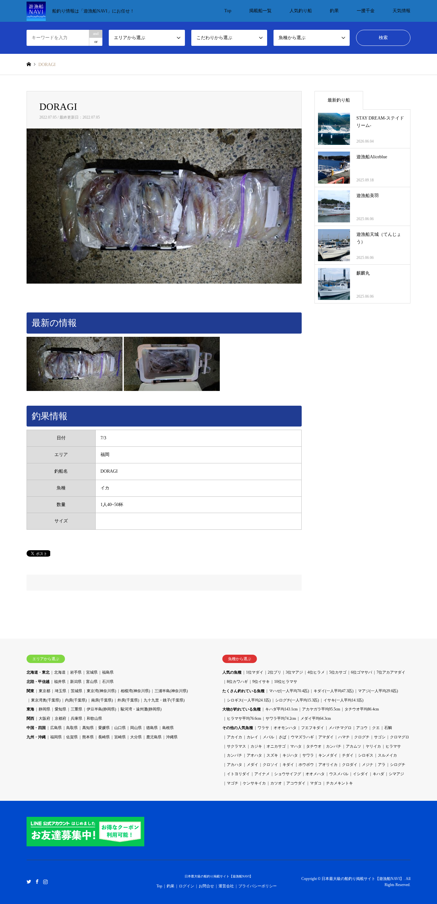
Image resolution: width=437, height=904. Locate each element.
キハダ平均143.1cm (281, 709)
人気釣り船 (301, 10)
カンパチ (333, 746)
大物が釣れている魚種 (241, 709)
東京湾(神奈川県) (101, 691)
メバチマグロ (340, 728)
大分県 (136, 737)
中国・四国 (36, 728)
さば (282, 737)
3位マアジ (294, 672)
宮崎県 (120, 737)
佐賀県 (72, 737)
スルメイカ (387, 755)
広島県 (56, 728)
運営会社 (226, 886)
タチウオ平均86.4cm (362, 709)
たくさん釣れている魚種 (243, 691)
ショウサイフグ (287, 774)
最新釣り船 (339, 100)
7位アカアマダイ (391, 672)
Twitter (29, 881)
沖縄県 (172, 737)
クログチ (361, 737)
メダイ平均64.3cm (315, 718)
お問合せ (206, 886)
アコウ (362, 728)
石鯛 (388, 728)
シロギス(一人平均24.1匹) (249, 700)
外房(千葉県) (128, 700)
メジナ (367, 764)
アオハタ (254, 755)
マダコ (316, 783)
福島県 (108, 672)
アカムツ (353, 746)
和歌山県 (94, 718)
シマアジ (396, 774)
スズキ (272, 755)
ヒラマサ (393, 746)
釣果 (334, 10)
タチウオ (314, 746)
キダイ (288, 764)
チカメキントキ (339, 783)
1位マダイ (254, 672)
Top (227, 10)
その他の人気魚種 (237, 728)
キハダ (378, 774)
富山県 (92, 681)
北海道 (60, 672)
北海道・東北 (38, 672)
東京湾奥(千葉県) (45, 700)
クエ (376, 728)
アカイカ (234, 737)
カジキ (256, 746)
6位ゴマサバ (361, 672)
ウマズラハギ (302, 737)
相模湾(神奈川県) (135, 691)
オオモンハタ (285, 728)
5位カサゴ (337, 672)
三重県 (76, 709)
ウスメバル (338, 774)
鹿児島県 (154, 737)
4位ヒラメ (316, 672)
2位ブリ (274, 672)
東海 (30, 709)
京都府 (60, 718)
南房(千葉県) (102, 700)
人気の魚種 (232, 672)
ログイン (186, 886)
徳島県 (152, 728)
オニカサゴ (276, 746)
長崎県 (104, 737)
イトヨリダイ (238, 774)
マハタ (296, 746)
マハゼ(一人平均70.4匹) (289, 691)
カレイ (252, 737)
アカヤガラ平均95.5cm (321, 709)
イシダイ (360, 774)
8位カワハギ (237, 681)
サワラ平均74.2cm (281, 718)
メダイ (252, 764)
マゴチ (232, 783)
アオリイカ (328, 764)
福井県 (60, 681)
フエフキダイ (312, 728)
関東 (30, 691)
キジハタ (290, 755)
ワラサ (263, 728)
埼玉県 (60, 691)
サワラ (308, 755)
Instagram (45, 881)
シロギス (365, 755)
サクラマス (236, 746)
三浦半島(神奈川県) (171, 691)
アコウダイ (296, 783)
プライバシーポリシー (257, 886)
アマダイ (326, 737)
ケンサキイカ (254, 783)
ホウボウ (306, 764)
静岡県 (44, 709)
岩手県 (76, 672)
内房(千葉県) (76, 700)
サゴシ (379, 737)
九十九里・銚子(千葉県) (164, 700)
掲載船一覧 (260, 10)
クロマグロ (399, 737)
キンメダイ (328, 755)
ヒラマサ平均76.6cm (244, 718)
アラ (381, 764)
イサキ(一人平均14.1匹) (343, 700)
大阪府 (44, 718)
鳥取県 (72, 728)
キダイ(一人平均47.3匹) (334, 691)
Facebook (37, 881)
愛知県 (60, 709)
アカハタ (234, 764)
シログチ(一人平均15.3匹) (297, 700)
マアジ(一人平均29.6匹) (378, 691)
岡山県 (136, 728)
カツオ (276, 783)
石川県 (108, 681)
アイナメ (262, 774)
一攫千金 (366, 10)
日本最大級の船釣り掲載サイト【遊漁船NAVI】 (219, 876)
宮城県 (92, 672)
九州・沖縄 (36, 737)
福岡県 (56, 737)
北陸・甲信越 (38, 681)
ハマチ (344, 737)
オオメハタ (315, 774)
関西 (30, 718)
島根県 (168, 728)
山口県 (120, 728)
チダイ (348, 755)
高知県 (88, 728)
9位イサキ (261, 681)
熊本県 (88, 737)
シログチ (397, 764)
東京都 (44, 691)
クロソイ (270, 764)
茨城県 (76, 691)
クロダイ (349, 764)
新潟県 (76, 681)
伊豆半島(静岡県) (101, 709)
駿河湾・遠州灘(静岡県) (141, 709)
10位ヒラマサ (285, 681)
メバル (268, 737)
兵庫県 (76, 718)
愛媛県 (104, 728)
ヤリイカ (373, 746)
